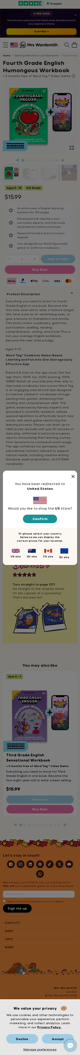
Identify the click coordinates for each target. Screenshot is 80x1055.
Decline (22, 1039)
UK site (16, 556)
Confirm (40, 519)
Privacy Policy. (49, 1027)
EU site (64, 557)
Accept (58, 1039)
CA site (48, 556)
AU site (32, 556)
